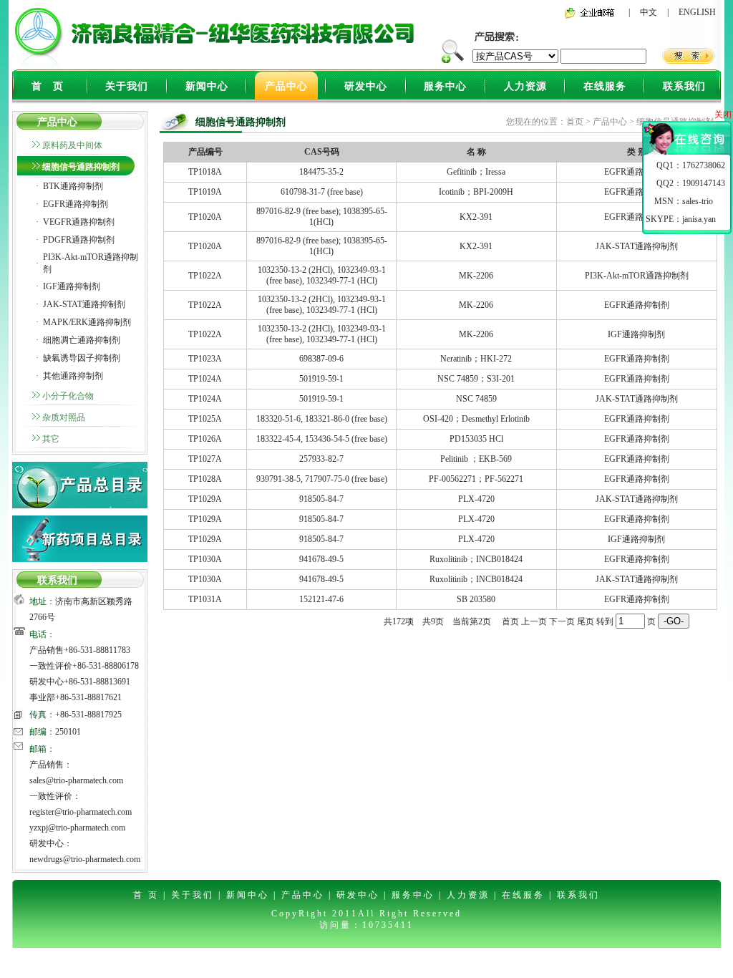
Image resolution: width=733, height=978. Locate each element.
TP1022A (205, 276)
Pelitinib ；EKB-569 (476, 459)
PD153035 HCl (476, 439)
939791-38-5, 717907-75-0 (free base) (321, 479)
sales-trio (697, 201)
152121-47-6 (321, 599)
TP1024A (205, 379)
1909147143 (703, 183)
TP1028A (205, 479)
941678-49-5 (321, 559)
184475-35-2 (321, 172)
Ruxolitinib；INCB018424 (476, 559)
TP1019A (205, 192)
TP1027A (205, 459)
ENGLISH (697, 12)
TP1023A (205, 359)
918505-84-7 (321, 499)
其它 (50, 439)
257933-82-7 (321, 459)
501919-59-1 (321, 379)
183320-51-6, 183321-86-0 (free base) (321, 419)
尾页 (585, 621)
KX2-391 (476, 217)
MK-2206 (476, 276)
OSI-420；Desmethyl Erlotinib (476, 419)
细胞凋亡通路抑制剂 (81, 340)
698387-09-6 (321, 359)
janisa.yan (699, 219)
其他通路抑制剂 (73, 376)
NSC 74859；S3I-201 (476, 379)
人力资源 (525, 86)
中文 (648, 12)
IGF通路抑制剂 (71, 286)
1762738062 (703, 165)
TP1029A (205, 499)
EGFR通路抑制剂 (75, 204)
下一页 (562, 621)
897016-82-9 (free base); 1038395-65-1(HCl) (321, 216)
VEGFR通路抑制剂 (79, 222)
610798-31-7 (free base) (322, 192)
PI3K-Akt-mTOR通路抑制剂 (637, 276)
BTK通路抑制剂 (73, 186)
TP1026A (205, 439)
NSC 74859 (476, 399)
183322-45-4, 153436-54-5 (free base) (321, 439)
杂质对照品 (63, 417)
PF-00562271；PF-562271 (476, 479)
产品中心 (286, 86)
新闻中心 (206, 86)
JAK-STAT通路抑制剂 (84, 304)
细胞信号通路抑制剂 (81, 167)
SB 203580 (476, 599)
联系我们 (684, 86)
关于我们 (126, 86)
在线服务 (604, 86)
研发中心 (365, 86)
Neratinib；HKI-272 (476, 359)
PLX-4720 (476, 499)
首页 (574, 122)
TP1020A (205, 217)
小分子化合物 (68, 396)
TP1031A (205, 599)
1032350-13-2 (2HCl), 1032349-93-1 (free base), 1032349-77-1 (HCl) (322, 275)
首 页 (47, 86)
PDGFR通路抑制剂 (79, 240)
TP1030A (205, 559)
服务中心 (445, 86)
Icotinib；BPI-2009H (476, 192)
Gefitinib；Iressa (476, 172)
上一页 (534, 621)
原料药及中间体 (72, 145)
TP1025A (205, 419)
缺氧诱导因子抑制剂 (81, 358)
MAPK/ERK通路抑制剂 (87, 322)
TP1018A (205, 172)
